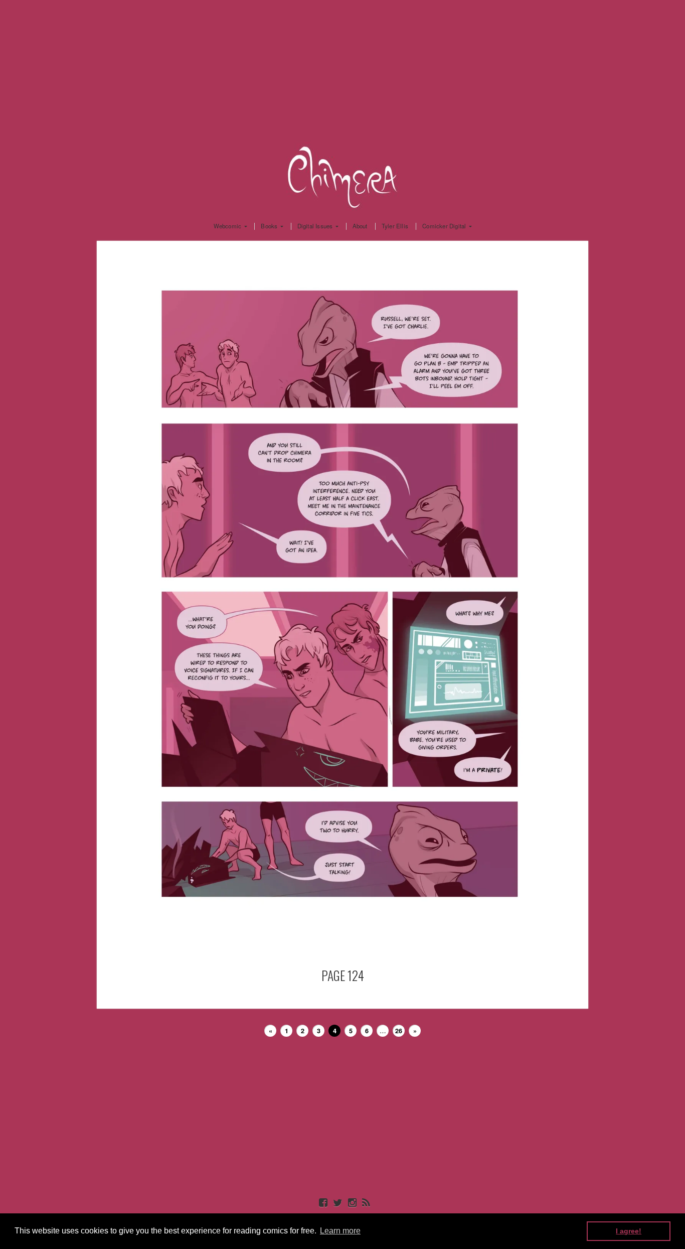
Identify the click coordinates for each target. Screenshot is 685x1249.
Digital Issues (315, 226)
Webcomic (228, 226)
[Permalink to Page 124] (342, 611)
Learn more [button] (340, 1230)
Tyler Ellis (395, 226)
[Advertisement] (342, 70)
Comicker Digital (444, 226)
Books (269, 226)
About (360, 226)
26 (398, 1030)
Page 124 (342, 975)
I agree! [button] (628, 1231)
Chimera (342, 176)
